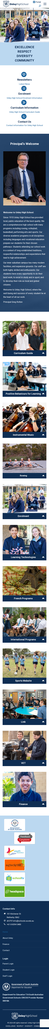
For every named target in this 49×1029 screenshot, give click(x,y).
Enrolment (24, 93)
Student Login (9, 970)
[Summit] (24, 542)
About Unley (8, 938)
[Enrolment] (24, 501)
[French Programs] (24, 583)
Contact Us (24, 121)
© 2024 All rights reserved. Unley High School (24, 1023)
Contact (6, 950)
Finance (6, 944)
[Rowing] (24, 461)
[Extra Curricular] (24, 748)
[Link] (24, 707)
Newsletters (24, 79)
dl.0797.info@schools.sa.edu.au (20, 921)
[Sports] (24, 666)
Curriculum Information (24, 107)
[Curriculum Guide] (24, 338)
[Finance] (24, 789)
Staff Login (7, 976)
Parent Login (8, 964)
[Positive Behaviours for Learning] (24, 379)
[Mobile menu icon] (45, 3)
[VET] (24, 420)
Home (5, 932)
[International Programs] (24, 625)
